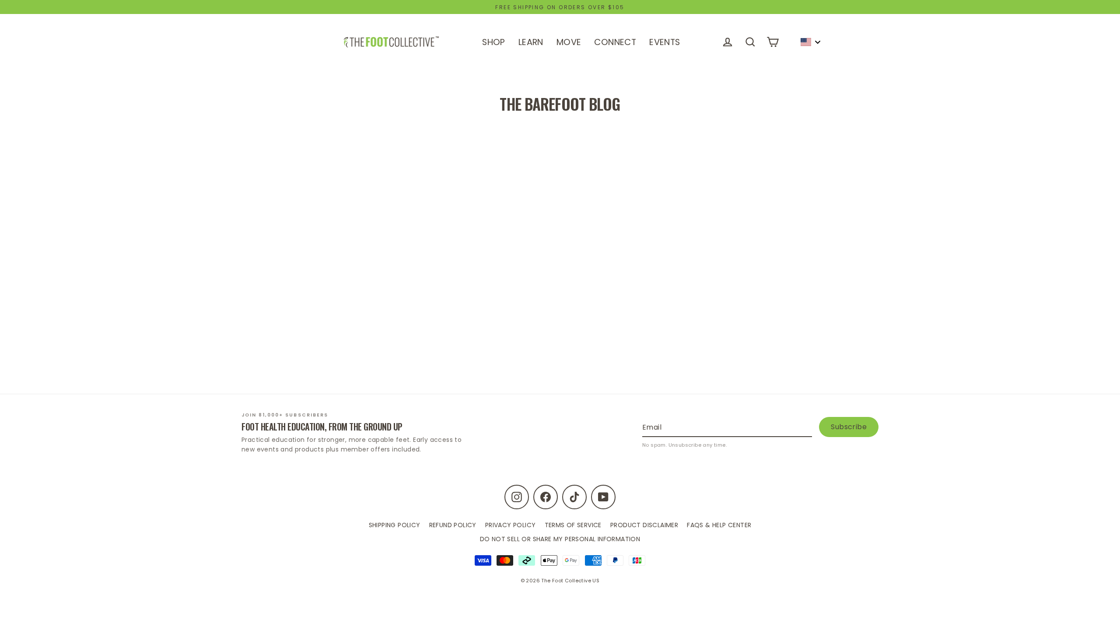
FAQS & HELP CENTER (719, 525)
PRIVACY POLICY (510, 525)
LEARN (530, 42)
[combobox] (810, 42)
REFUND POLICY (452, 525)
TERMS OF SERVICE (573, 525)
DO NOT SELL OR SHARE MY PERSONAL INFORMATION (560, 539)
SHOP (493, 42)
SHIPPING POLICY (394, 525)
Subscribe (849, 427)
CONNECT (615, 42)
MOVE (568, 42)
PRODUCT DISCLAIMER (644, 525)
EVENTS (664, 42)
